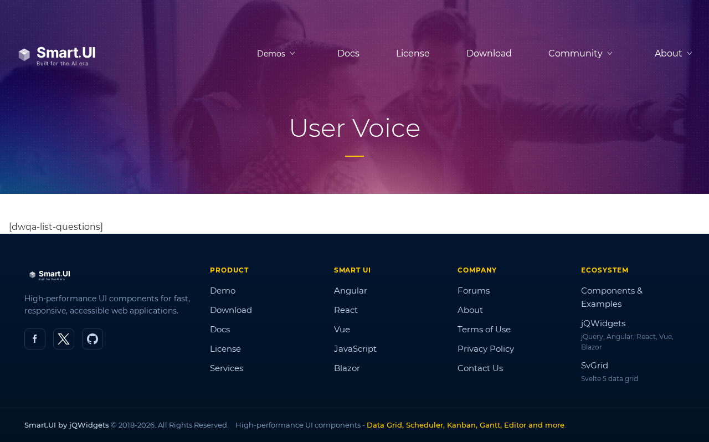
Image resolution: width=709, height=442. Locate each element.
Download (489, 53)
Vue (342, 329)
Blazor (347, 368)
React (346, 310)
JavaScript (355, 348)
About (470, 310)
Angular (350, 290)
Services (226, 368)
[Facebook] (34, 339)
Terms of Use (484, 329)
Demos (271, 54)
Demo (222, 290)
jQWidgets (603, 323)
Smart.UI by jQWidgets (66, 424)
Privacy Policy (486, 348)
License (413, 53)
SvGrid (594, 365)
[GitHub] (92, 339)
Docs (348, 53)
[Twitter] (63, 339)
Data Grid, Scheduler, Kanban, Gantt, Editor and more (465, 424)
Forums (474, 290)
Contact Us (480, 368)
